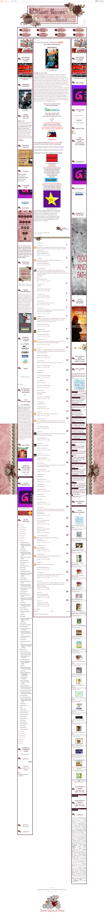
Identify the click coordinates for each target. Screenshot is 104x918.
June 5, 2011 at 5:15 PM (43, 415)
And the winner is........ (24, 550)
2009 (20, 741)
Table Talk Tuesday (81, 869)
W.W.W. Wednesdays (24, 591)
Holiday (80, 848)
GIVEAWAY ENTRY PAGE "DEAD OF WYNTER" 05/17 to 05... (26, 633)
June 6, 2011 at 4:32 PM (43, 577)
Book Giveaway (79, 829)
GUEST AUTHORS (21, 175)
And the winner (23, 569)
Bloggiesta (73, 828)
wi (85, 878)
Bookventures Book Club (76, 833)
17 (67, 411)
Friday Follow (84, 840)
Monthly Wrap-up (77, 855)
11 (67, 347)
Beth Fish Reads (82, 625)
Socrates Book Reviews (80, 396)
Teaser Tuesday (23, 548)
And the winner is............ (24, 705)
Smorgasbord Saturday (81, 865)
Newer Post (36, 611)
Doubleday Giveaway (75, 835)
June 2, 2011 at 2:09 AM (43, 387)
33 (67, 572)
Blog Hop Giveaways (77, 827)
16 (67, 401)
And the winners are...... (24, 579)
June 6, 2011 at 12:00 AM (43, 481)
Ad (72, 826)
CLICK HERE (25, 110)
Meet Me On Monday (76, 852)
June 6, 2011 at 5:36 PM (43, 606)
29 (67, 535)
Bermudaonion (83, 779)
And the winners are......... (25, 562)
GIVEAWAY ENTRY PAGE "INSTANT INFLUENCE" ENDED (25, 545)
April (21, 731)
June (21, 538)
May (21, 540)
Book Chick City (79, 599)
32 (67, 562)
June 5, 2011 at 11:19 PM (43, 459)
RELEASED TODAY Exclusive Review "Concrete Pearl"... (26, 687)
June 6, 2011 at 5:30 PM (43, 589)
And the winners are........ (24, 542)
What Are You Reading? (77, 878)
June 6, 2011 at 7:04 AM (43, 524)
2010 (20, 739)
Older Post (68, 611)
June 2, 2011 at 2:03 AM (43, 367)
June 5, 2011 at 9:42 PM (43, 428)
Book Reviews (81, 830)
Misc (83, 852)
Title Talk (79, 872)
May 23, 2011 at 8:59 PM (43, 357)
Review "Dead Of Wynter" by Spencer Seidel (25, 637)
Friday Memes (22, 567)
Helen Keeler (39, 339)
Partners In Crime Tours (82, 856)
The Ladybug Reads (77, 431)
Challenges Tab (74, 834)
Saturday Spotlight (75, 862)
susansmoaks (39, 554)
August (21, 535)
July (21, 537)
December (22, 527)
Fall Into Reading (81, 837)
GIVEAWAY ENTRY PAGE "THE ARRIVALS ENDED (25, 585)
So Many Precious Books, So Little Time (78, 472)
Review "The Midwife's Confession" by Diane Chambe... (24, 682)
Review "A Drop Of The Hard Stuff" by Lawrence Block (25, 653)
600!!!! (21, 707)
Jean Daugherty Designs (26, 508)
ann (38, 347)
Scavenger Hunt (74, 863)
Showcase (79, 863)
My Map (73, 686)
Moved (19, 772)
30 (67, 545)
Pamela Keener (40, 268)
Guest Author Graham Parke (25, 624)
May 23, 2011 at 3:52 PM (43, 313)
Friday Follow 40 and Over (77, 841)
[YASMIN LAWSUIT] (52, 916)
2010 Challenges (74, 817)
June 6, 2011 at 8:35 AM (43, 542)
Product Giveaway (76, 858)
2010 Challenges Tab (82, 817)
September (22, 533)
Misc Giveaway (74, 853)
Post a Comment (37, 609)
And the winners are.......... (25, 685)
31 (67, 553)
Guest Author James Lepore (25, 697)
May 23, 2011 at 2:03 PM (43, 290)
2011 (20, 526)
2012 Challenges (81, 823)
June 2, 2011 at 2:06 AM (43, 377)
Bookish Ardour (79, 402)
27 (67, 518)
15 (67, 390)
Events (74, 837)
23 (67, 474)
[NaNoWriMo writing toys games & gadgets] (79, 392)
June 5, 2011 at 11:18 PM (43, 440)
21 (67, 452)
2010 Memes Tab (76, 818)
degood (38, 431)
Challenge (83, 833)
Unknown (74, 133)
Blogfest (83, 827)
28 (67, 526)
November (22, 529)
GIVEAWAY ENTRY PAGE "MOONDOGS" (48, 42)
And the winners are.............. (25, 565)
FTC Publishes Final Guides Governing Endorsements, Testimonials (24, 407)
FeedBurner (81, 122)
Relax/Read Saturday (76, 859)
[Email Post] (48, 232)
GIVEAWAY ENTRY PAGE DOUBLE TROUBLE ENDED (25, 662)
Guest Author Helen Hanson (25, 571)
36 (67, 600)
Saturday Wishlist (82, 862)
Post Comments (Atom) (43, 614)
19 (67, 431)
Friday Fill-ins (77, 840)
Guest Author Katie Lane (25, 659)
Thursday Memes (23, 577)
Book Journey (74, 449)
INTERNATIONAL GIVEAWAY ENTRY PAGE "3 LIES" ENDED (26, 574)
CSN (84, 834)
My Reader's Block (82, 538)
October (22, 531)
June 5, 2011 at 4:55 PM (43, 408)
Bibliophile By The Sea (76, 460)
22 (67, 462)
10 (67, 339)
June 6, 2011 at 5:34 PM (43, 597)
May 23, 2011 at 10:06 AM (43, 280)
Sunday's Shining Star (24, 560)
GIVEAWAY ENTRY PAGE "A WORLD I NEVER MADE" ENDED (25, 700)
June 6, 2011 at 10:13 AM (43, 550)
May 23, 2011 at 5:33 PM (43, 326)
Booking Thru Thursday (78, 831)
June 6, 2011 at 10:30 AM (43, 559)
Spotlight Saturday (74, 866)
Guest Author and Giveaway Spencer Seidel (25, 629)
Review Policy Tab (83, 859)
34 (67, 580)
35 (67, 592)
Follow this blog (79, 194)
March (21, 733)
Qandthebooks (40, 316)
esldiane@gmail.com (41, 535)
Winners (75, 880)
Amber (38, 245)
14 (67, 380)
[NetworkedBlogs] (79, 192)
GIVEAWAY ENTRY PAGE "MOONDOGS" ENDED (25, 605)
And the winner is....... (24, 593)
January (22, 737)
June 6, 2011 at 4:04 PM (43, 569)
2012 (20, 524)
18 (67, 418)
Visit (20, 384)
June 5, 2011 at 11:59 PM (43, 471)
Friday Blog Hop (82, 838)
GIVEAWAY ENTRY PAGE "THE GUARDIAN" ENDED (26, 692)
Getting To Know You (81, 843)
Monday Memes (23, 607)
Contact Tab (80, 834)
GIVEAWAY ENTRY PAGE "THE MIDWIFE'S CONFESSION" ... (25, 674)
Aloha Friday (77, 826)
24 (67, 484)
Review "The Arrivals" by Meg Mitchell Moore (26, 588)
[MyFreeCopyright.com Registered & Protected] (52, 889)
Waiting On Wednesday (78, 875)
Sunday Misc (81, 866)
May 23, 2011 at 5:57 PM (43, 344)
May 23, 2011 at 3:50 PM (43, 297)
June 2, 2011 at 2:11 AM (43, 398)
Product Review (83, 858)
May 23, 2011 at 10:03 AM (43, 255)
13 (67, 370)
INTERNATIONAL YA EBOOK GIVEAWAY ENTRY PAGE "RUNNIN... (26, 646)
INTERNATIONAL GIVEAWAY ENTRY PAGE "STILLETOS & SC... (26, 599)
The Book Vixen (79, 744)
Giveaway (40, 233)
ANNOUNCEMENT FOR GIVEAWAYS (25, 656)
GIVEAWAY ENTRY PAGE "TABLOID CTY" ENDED (25, 668)
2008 (20, 743)
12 (67, 360)
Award (84, 826)
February (22, 735)
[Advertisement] (23, 799)
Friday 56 (74, 838)
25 (67, 494)
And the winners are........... (25, 710)
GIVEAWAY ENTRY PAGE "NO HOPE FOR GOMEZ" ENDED (26, 620)
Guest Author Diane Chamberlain (24, 678)
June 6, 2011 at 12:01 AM (43, 504)
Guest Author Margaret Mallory (26, 690)
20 (67, 442)
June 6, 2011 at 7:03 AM (43, 515)
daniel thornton (40, 418)
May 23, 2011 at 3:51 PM (43, 304)
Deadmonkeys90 (40, 545)
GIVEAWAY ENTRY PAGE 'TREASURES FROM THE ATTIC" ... (25, 554)
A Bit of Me (81, 824)
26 (67, 507)
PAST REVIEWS (21, 180)
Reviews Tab (75, 861)
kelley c (39, 562)
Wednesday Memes (82, 876)
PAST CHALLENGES (22, 179)
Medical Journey (82, 851)
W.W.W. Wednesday (24, 695)
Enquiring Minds (83, 835)
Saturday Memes (23, 716)
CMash (73, 131)
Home (52, 611)
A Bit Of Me (22, 564)
